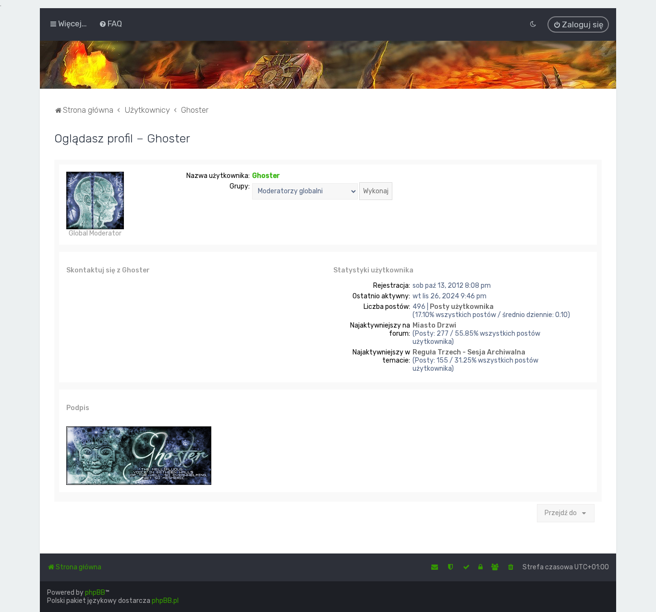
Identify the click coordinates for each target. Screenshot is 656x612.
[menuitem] (110, 23)
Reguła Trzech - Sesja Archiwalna (469, 352)
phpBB (95, 592)
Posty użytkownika (462, 307)
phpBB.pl (165, 601)
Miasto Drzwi (434, 325)
